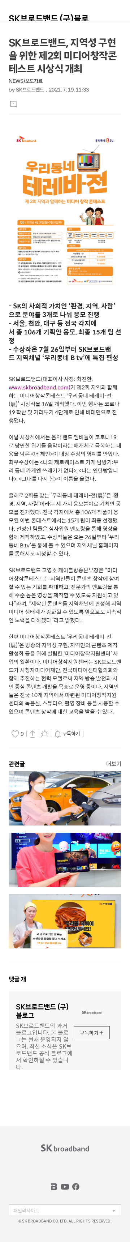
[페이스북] (75, 1186)
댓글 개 (17, 979)
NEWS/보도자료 (26, 81)
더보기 (113, 764)
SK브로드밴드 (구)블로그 (49, 21)
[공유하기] (32, 733)
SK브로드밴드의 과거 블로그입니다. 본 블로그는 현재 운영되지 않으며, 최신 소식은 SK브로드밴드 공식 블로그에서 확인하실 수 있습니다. (44, 1045)
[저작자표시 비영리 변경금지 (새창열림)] (95, 734)
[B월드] (54, 1186)
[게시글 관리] (44, 733)
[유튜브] (65, 1186)
